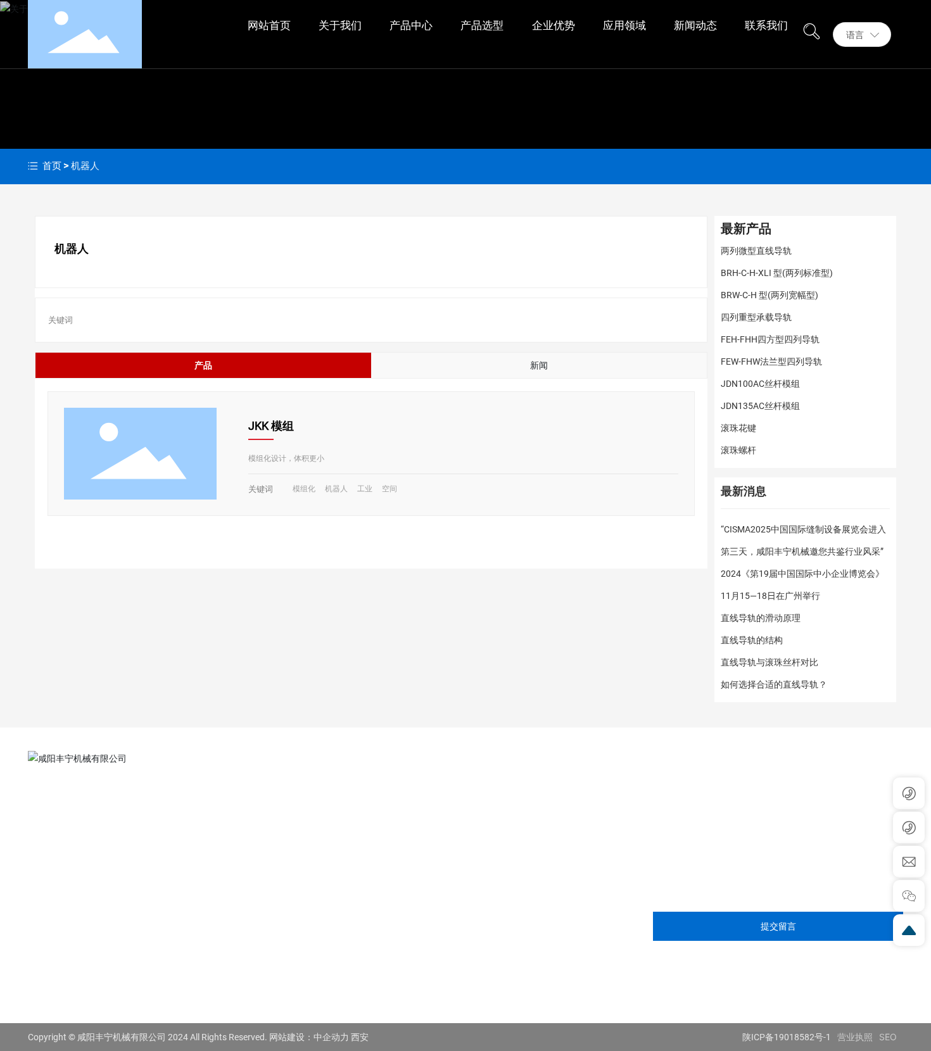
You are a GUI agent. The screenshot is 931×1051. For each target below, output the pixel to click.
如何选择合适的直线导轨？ (774, 684)
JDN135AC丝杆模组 (760, 406)
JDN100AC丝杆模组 (760, 384)
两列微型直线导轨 (756, 251)
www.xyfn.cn (80, 961)
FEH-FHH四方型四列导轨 (770, 339)
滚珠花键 (738, 428)
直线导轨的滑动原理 (761, 618)
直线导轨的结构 (752, 640)
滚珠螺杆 (738, 450)
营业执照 (855, 1036)
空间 (389, 488)
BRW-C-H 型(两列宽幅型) (769, 295)
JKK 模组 (271, 425)
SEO (888, 1036)
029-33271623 (83, 900)
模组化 (304, 488)
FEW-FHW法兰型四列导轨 (771, 361)
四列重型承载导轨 (756, 317)
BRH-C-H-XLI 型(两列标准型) (777, 273)
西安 (360, 1037)
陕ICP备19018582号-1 (786, 1037)
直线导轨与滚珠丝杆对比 (769, 662)
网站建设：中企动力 (309, 1037)
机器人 (336, 488)
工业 (364, 488)
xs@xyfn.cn (77, 941)
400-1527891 (116, 981)
